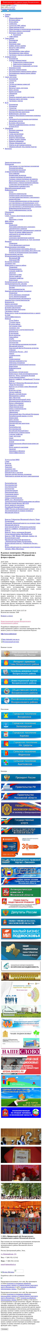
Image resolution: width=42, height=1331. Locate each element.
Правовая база (14, 132)
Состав (11, 82)
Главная (7, 14)
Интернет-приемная (16, 130)
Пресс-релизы (14, 90)
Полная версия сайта (8, 9)
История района (14, 20)
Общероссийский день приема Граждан (23, 147)
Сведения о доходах (16, 101)
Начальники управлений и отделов (25, 66)
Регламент (12, 86)
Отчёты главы (14, 49)
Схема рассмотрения (16, 134)
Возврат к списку (7, 616)
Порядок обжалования (17, 137)
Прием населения (15, 91)
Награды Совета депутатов (18, 88)
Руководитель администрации (23, 62)
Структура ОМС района (17, 25)
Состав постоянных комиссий (19, 84)
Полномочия (13, 40)
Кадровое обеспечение (17, 123)
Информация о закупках (17, 114)
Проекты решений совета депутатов (21, 97)
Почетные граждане (16, 33)
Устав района (13, 22)
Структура (12, 80)
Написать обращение (16, 141)
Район (7, 16)
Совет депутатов (11, 77)
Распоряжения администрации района (22, 73)
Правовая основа (15, 68)
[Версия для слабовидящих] (8, 11)
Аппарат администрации (17, 60)
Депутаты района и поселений (19, 31)
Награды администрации (18, 69)
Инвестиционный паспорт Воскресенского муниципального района (16, 622)
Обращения (13, 93)
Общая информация (16, 18)
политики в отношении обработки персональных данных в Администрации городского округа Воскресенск (19, 1285)
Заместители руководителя (22, 64)
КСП (6, 102)
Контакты (8, 148)
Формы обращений (15, 136)
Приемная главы (14, 44)
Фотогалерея (5, 1125)
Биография (13, 42)
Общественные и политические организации (24, 29)
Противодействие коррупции (19, 112)
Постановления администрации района (22, 71)
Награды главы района (17, 47)
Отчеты (11, 95)
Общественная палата (16, 27)
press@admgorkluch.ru (8, 1264)
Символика (13, 23)
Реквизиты (13, 75)
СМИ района (13, 36)
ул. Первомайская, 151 (8, 1254)
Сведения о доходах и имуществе (20, 55)
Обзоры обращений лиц (17, 143)
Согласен (4, 1329)
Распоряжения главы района (19, 53)
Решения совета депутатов (18, 99)
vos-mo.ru (24, 4)
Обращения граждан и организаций (21, 110)
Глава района (9, 38)
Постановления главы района (19, 51)
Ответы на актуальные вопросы (20, 145)
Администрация (10, 57)
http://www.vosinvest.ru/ (9, 634)
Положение (17, 35)
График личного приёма (17, 46)
